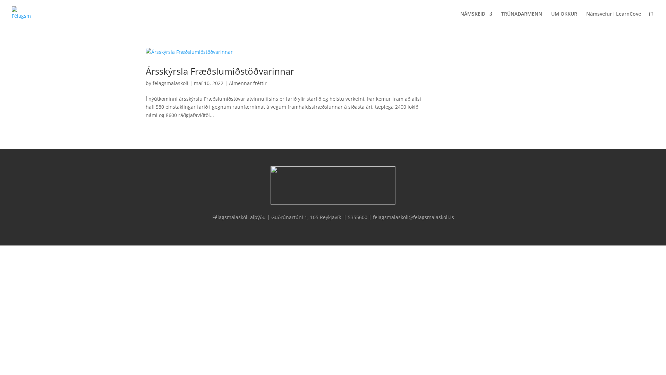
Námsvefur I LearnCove (613, 14)
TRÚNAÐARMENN (521, 14)
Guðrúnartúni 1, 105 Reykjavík (306, 217)
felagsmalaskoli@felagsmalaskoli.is (413, 217)
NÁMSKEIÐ (472, 14)
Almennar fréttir (248, 83)
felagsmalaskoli (170, 83)
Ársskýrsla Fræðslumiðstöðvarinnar (220, 71)
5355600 (357, 217)
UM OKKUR (564, 14)
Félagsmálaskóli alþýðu (239, 217)
